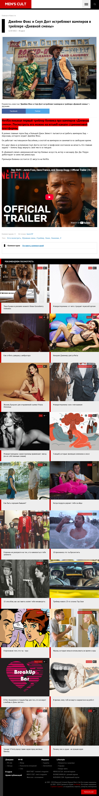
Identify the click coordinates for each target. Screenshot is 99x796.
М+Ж (20, 759)
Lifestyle (61, 759)
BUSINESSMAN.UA (65, 774)
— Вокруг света (62, 769)
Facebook (13, 111)
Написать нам (89, 792)
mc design (77, 784)
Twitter (37, 111)
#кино (47, 238)
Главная (5, 15)
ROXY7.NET (37, 772)
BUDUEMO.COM (66, 777)
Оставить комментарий (33, 245)
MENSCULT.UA (64, 772)
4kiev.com (35, 777)
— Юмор (21, 763)
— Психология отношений (27, 766)
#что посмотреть (14, 238)
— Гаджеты (45, 763)
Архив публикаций (13, 775)
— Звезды (9, 766)
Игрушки (45, 759)
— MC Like (8, 763)
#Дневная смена (28, 238)
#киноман (55, 238)
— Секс (20, 769)
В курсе (8, 771)
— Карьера (60, 766)
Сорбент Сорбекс (57, 787)
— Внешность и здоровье (66, 763)
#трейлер (40, 238)
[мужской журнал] (15, 4)
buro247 (30, 234)
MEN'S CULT (37, 774)
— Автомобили (46, 766)
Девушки (9, 759)
